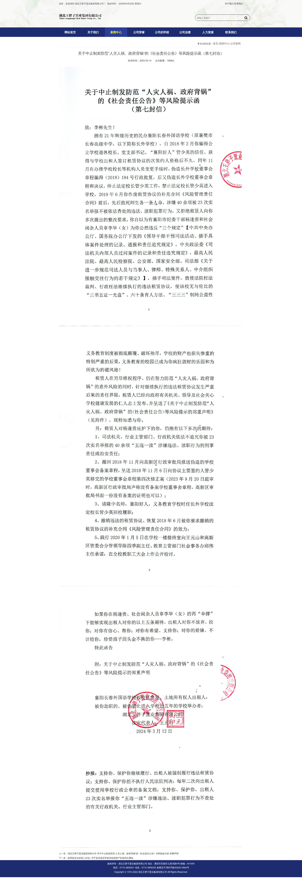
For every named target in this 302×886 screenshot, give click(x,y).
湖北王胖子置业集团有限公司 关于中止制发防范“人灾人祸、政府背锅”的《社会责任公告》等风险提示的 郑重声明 (123, 853)
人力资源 (208, 32)
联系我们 (238, 3)
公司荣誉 (139, 32)
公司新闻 (236, 43)
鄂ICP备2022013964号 (177, 867)
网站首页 (70, 32)
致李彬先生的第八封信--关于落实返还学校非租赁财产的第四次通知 (100, 857)
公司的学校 (162, 32)
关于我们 (229, 3)
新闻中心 (116, 32)
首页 (215, 43)
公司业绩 (185, 32)
